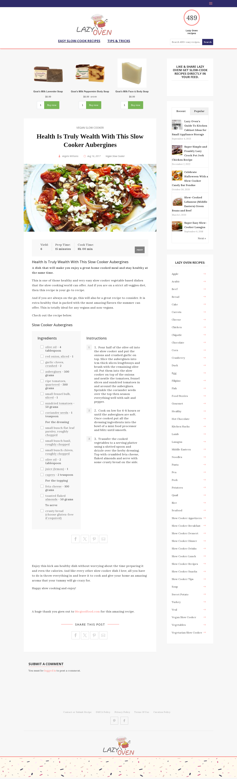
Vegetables (179, 624)
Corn (175, 350)
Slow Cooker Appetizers (187, 518)
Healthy (176, 411)
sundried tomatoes (58, 403)
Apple (175, 273)
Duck (175, 365)
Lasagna (177, 441)
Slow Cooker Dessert (185, 533)
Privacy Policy (122, 712)
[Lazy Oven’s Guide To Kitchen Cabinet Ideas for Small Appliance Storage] (177, 129)
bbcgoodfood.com (87, 611)
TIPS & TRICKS (118, 41)
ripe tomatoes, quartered (55, 382)
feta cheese (53, 486)
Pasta (175, 464)
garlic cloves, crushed (54, 364)
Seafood (177, 510)
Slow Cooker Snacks (184, 571)
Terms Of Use (141, 712)
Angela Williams (70, 156)
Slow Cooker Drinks (184, 548)
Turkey (176, 602)
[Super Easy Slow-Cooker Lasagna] (177, 230)
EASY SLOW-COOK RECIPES (79, 41)
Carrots (176, 312)
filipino (176, 380)
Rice (174, 502)
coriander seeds (56, 412)
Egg (174, 373)
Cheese (176, 319)
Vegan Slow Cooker (90, 127)
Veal (174, 609)
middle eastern (181, 449)
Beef (175, 289)
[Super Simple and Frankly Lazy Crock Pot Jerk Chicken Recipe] (177, 154)
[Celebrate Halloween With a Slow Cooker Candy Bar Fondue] (177, 180)
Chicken (177, 327)
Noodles (177, 457)
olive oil (51, 347)
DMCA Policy (103, 712)
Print (140, 250)
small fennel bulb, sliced (57, 395)
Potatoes (177, 487)
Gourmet (177, 403)
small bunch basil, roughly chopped (58, 442)
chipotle (177, 335)
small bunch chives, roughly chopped (59, 452)
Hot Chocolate (181, 418)
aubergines (53, 371)
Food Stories (180, 396)
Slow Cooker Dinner (184, 541)
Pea (174, 472)
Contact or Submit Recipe (77, 712)
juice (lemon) (54, 469)
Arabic (176, 281)
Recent (181, 111)
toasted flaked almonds (55, 497)
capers (50, 475)
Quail (175, 495)
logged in (50, 670)
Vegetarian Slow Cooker (187, 632)
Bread (175, 296)
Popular (199, 111)
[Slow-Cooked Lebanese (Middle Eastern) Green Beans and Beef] (177, 205)
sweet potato (180, 594)
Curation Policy (161, 712)
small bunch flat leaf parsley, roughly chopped (59, 431)
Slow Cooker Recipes (185, 563)
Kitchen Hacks (181, 426)
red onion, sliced (57, 356)
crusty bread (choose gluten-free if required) (59, 514)
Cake (175, 304)
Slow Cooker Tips (182, 579)
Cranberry (178, 357)
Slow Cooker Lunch (184, 556)
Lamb (175, 434)
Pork (175, 480)
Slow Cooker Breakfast (186, 525)
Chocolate (178, 342)
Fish (174, 388)
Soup (175, 586)
